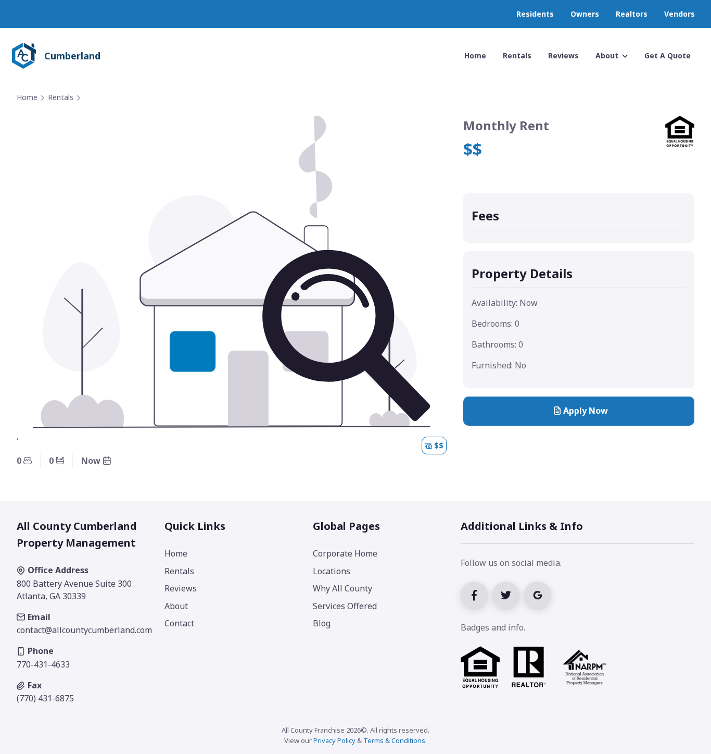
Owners (584, 14)
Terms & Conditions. (395, 740)
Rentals (60, 97)
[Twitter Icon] (508, 594)
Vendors (679, 14)
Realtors (631, 14)
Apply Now (585, 410)
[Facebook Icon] (476, 594)
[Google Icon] (539, 594)
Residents (535, 14)
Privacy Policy (334, 740)
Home (27, 97)
